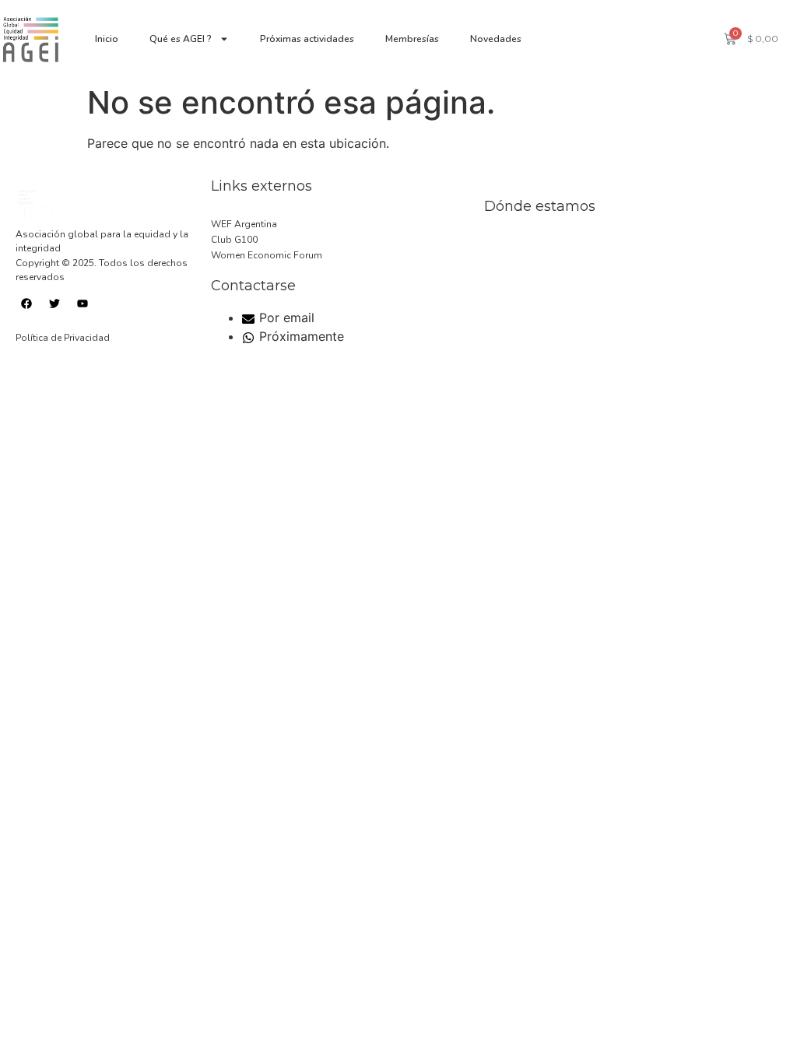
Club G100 (234, 239)
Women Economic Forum (266, 255)
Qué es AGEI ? (180, 39)
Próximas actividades (307, 39)
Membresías (412, 39)
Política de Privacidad (63, 338)
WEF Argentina (244, 224)
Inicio (106, 39)
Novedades (495, 39)
